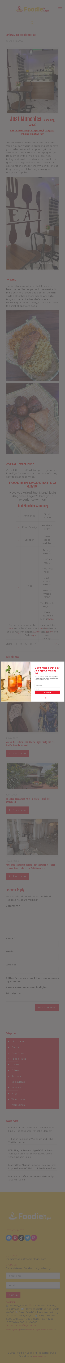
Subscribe (47, 692)
